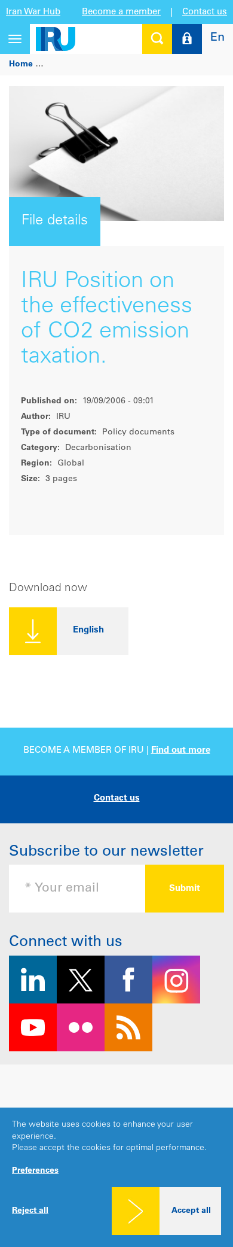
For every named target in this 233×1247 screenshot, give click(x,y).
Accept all (191, 1211)
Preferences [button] (35, 1171)
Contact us (204, 12)
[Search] (157, 39)
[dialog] (116, 1177)
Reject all (30, 1211)
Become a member (121, 12)
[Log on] (187, 39)
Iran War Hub (33, 12)
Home (21, 64)
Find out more (180, 750)
